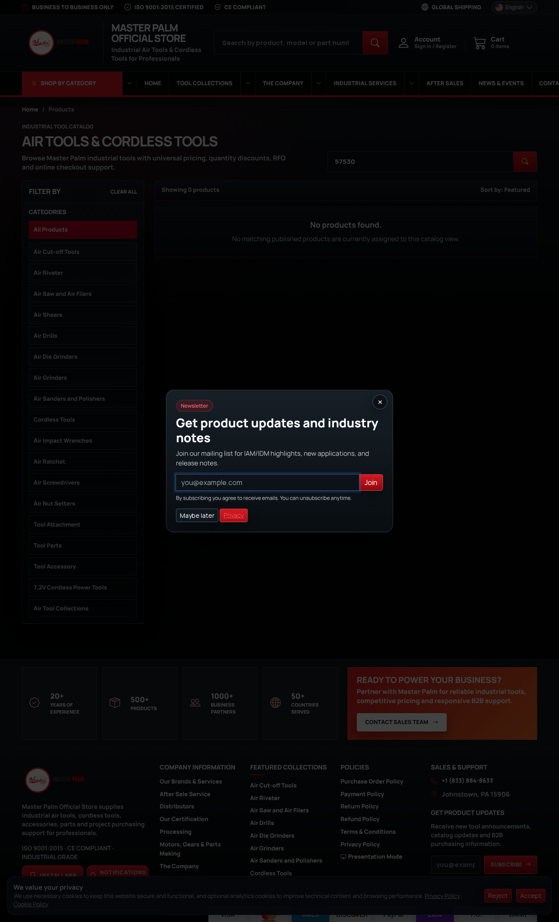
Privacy (234, 515)
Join (371, 482)
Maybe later (197, 515)
